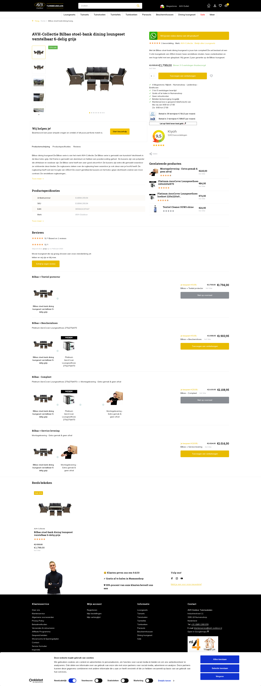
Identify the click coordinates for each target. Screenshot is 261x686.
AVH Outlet (184, 6)
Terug (36, 21)
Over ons (36, 610)
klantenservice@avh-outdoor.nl (208, 628)
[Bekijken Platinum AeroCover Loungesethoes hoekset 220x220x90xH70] (152, 197)
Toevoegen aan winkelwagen (183, 76)
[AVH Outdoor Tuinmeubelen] (49, 5)
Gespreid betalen (39, 635)
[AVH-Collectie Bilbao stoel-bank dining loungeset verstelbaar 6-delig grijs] (55, 508)
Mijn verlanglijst (93, 617)
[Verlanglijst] (220, 5)
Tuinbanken (133, 15)
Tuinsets (100, 15)
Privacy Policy (38, 621)
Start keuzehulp (120, 131)
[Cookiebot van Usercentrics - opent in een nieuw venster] (36, 681)
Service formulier (39, 646)
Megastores (171, 6)
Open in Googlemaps (197, 631)
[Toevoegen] (71, 548)
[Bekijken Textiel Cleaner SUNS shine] (155, 209)
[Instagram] (177, 578)
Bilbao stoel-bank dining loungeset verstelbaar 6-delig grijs (53, 533)
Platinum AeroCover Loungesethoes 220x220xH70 (178, 182)
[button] (90, 112)
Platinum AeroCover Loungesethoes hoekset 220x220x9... (177, 195)
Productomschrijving (41, 146)
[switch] (98, 680)
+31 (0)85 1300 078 (199, 624)
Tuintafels (122, 15)
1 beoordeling (167, 43)
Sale (183, 15)
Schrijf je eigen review (45, 264)
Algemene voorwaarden (43, 617)
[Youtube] (182, 578)
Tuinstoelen (111, 15)
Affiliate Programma (41, 631)
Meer (190, 15)
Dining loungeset (172, 15)
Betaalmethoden (39, 624)
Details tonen (164, 680)
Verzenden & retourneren (43, 628)
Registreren (92, 610)
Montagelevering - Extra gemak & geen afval (179, 170)
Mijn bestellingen (94, 613)
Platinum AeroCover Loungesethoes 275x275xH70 (54, 328)
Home (43, 21)
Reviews (77, 146)
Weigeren (220, 676)
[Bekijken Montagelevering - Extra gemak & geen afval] (153, 172)
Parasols (144, 15)
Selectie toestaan (220, 668)
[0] (225, 5)
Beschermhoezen (157, 15)
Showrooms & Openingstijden (45, 639)
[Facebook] (172, 578)
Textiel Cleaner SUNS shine (178, 207)
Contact (35, 642)
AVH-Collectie (187, 43)
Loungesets (89, 15)
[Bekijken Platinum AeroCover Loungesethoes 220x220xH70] (152, 184)
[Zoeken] (138, 5)
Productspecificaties (62, 146)
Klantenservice (38, 613)
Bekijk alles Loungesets (205, 43)
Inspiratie (36, 649)
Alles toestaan (220, 659)
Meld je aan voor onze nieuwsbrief (186, 584)
